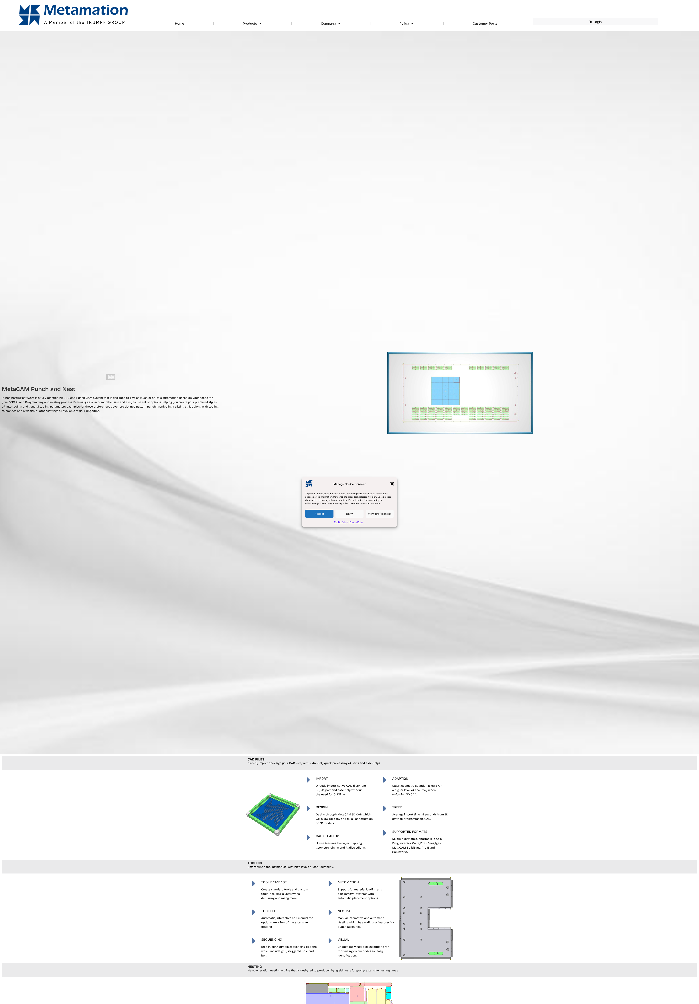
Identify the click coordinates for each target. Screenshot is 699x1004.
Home (179, 23)
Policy (404, 23)
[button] (392, 484)
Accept (319, 513)
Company (328, 23)
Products (250, 23)
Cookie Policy (341, 522)
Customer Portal (485, 23)
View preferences (379, 513)
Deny (349, 513)
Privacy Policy (356, 522)
